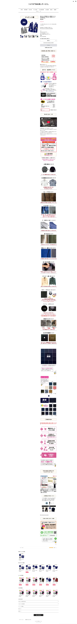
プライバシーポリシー (21, 619)
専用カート (19, 611)
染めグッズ (19, 608)
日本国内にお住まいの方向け (48, 47)
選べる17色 (30, 9)
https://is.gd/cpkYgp (43, 36)
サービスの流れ (35, 9)
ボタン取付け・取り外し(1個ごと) (45, 38)
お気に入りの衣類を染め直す (22, 601)
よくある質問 (47, 9)
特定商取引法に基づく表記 (28, 619)
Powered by (37, 622)
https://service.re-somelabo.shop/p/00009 (46, 28)
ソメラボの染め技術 (41, 9)
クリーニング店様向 (20, 606)
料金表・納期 (25, 9)
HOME (22, 9)
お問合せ (51, 9)
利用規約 (55, 9)
